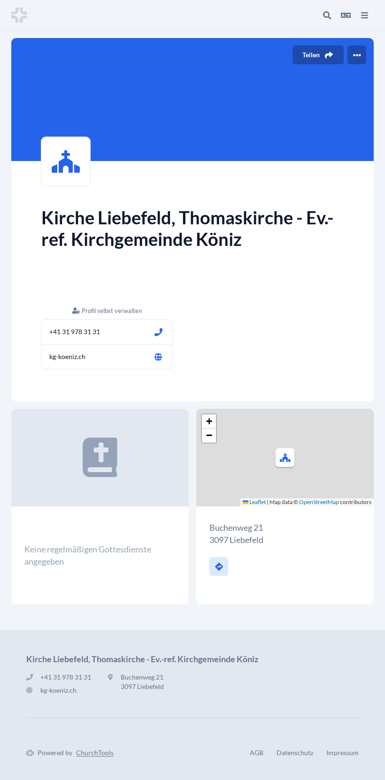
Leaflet (257, 501)
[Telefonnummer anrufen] (158, 331)
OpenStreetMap (319, 501)
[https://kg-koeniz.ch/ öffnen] (158, 356)
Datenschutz (295, 753)
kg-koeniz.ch (67, 356)
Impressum (342, 753)
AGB (256, 753)
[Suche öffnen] (326, 15)
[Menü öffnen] (364, 15)
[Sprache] (345, 15)
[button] (285, 457)
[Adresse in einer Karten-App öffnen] (218, 566)
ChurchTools (95, 753)
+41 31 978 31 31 (74, 332)
